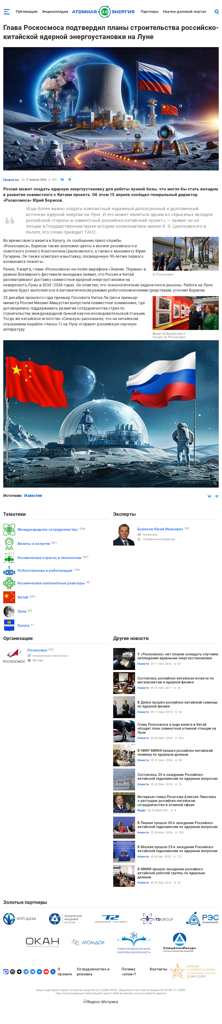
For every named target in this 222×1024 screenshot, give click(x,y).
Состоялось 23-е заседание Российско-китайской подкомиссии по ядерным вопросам (177, 777)
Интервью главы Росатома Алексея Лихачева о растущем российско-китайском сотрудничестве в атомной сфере (176, 801)
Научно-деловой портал (184, 11)
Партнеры (150, 11)
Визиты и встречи (34, 543)
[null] (62, 179)
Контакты (158, 969)
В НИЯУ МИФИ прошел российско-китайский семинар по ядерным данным (175, 753)
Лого (104, 11)
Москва (38, 660)
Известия (33, 495)
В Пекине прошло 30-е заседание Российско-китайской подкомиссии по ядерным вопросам (177, 825)
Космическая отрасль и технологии (50, 558)
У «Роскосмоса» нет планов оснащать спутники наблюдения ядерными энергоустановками (177, 656)
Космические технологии (50, 655)
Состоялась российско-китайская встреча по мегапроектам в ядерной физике (175, 680)
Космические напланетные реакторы (51, 583)
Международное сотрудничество (48, 529)
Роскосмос (150, 534)
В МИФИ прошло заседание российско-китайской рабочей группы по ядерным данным (171, 873)
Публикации (27, 11)
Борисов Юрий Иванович (160, 529)
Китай (23, 597)
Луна (22, 611)
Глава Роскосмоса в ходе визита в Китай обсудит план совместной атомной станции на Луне (176, 728)
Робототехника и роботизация (45, 570)
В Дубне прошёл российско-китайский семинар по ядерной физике (177, 704)
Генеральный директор (159, 539)
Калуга (24, 625)
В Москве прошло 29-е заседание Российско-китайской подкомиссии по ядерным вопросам (177, 849)
